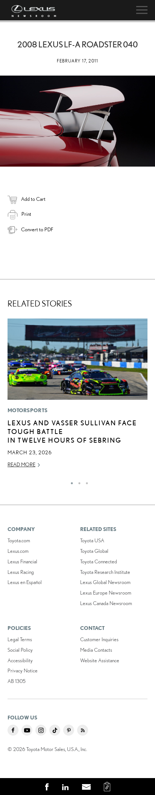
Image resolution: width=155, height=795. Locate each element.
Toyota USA (92, 540)
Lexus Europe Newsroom (105, 593)
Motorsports (27, 410)
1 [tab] (70, 481)
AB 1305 (17, 681)
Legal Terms (20, 639)
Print (26, 214)
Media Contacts (96, 650)
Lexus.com (18, 551)
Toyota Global (94, 551)
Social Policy (20, 650)
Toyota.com (19, 540)
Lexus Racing (21, 572)
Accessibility (20, 660)
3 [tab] (85, 481)
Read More (21, 464)
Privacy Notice (23, 671)
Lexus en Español (25, 582)
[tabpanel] (77, 397)
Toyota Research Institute (105, 572)
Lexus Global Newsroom (105, 582)
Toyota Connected (98, 561)
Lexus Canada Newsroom (106, 603)
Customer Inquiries (99, 639)
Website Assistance (99, 660)
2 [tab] (77, 481)
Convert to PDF (37, 229)
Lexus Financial (22, 561)
